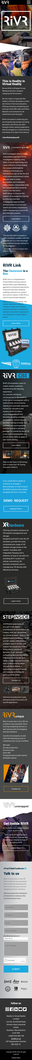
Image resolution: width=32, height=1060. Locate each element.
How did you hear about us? (12, 936)
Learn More (16, 219)
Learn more (16, 601)
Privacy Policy (16, 1058)
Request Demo (16, 509)
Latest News (16, 848)
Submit (16, 969)
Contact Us (16, 680)
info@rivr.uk (16, 1039)
